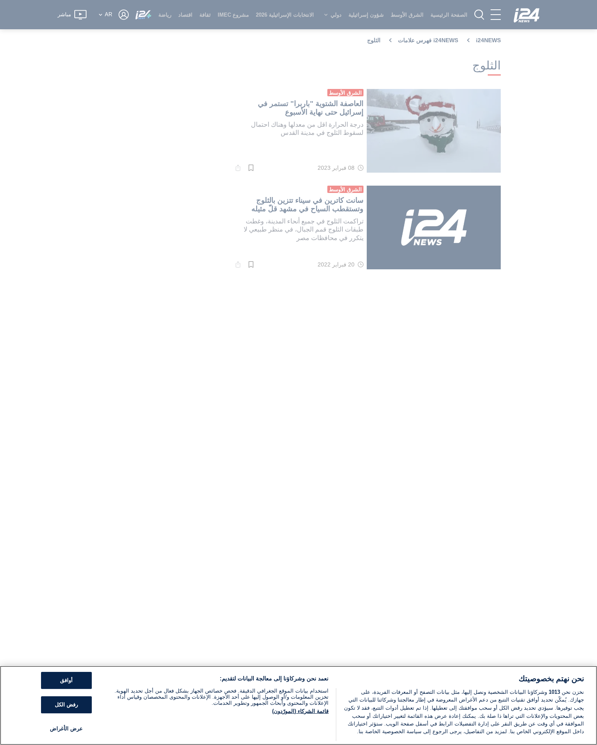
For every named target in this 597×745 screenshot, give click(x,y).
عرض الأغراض (66, 729)
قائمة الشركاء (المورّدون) (300, 711)
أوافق (66, 681)
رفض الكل (66, 705)
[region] (298, 705)
